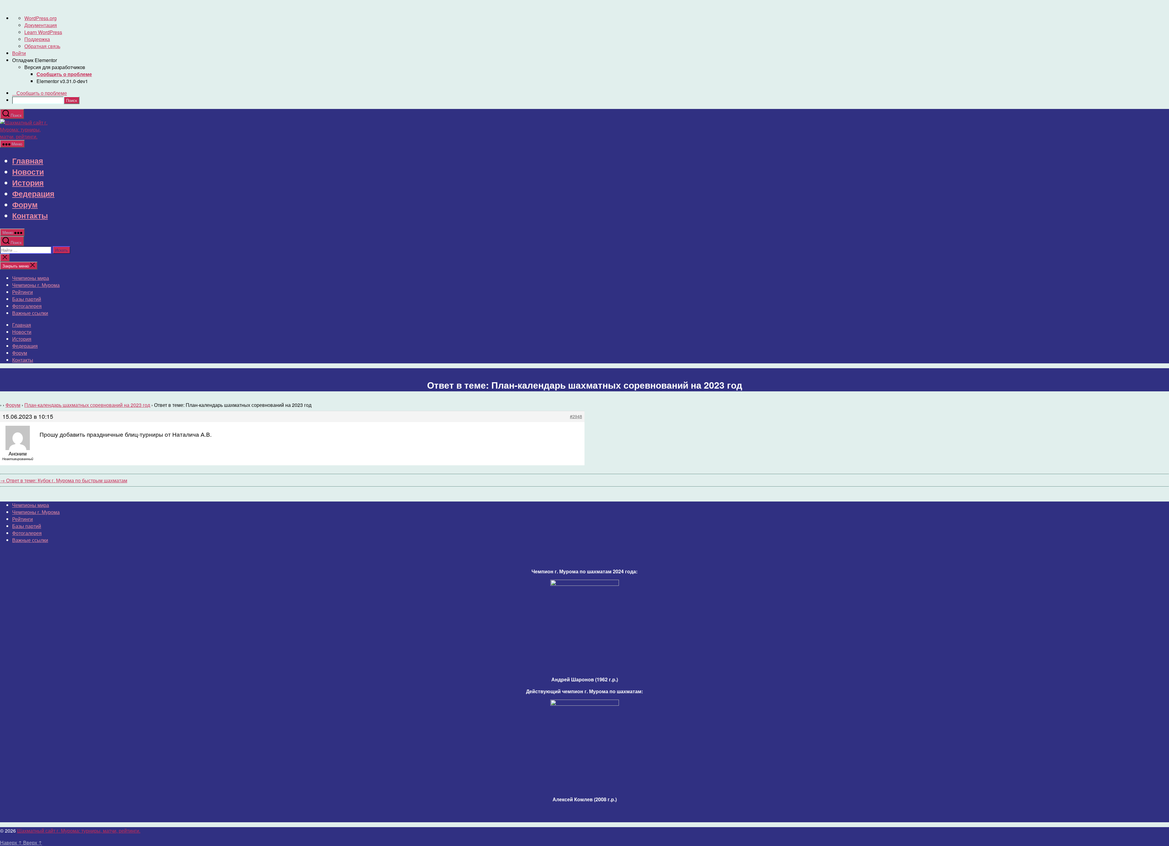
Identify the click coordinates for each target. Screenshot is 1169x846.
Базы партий (26, 298)
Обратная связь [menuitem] (42, 46)
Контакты (30, 215)
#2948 (576, 416)
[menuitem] (64, 74)
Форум (25, 204)
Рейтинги (22, 291)
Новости (28, 171)
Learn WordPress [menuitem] (43, 32)
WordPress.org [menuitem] (40, 18)
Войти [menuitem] (19, 53)
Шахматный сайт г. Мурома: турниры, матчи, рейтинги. (78, 830)
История (28, 182)
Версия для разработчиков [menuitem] (54, 67)
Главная (27, 160)
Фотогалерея (27, 305)
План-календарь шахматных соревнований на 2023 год (87, 404)
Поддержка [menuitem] (37, 39)
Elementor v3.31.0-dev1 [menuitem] (62, 81)
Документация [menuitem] (40, 25)
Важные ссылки (30, 312)
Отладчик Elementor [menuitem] (34, 60)
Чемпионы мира (30, 277)
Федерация (33, 193)
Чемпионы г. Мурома (36, 284)
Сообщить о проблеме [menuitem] (41, 92)
